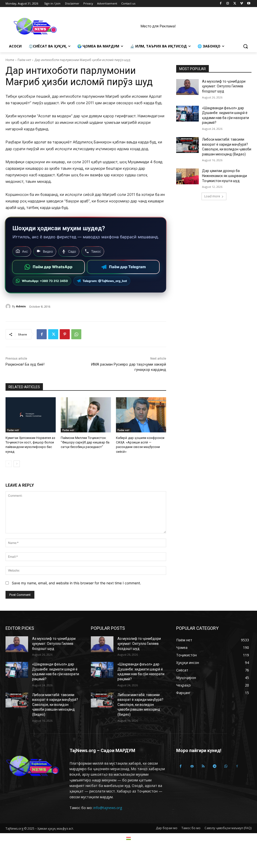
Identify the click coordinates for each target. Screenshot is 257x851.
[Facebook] (221, 4)
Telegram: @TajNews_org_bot (105, 281)
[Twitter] (235, 4)
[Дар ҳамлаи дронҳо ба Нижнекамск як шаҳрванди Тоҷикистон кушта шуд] (187, 176)
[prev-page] (9, 464)
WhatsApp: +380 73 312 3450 (45, 281)
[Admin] (9, 306)
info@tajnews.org (107, 807)
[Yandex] (237, 766)
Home (10, 60)
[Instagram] (228, 4)
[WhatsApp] (76, 334)
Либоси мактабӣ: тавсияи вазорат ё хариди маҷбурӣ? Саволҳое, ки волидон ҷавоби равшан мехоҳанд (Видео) (55, 704)
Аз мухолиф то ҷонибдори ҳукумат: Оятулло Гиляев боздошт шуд (223, 86)
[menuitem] (128, 838)
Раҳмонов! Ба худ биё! (25, 364)
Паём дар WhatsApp (53, 266)
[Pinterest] (65, 334)
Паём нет (24, 60)
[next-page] (17, 464)
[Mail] (191, 766)
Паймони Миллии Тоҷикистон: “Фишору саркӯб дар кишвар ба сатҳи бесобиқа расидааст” (85, 442)
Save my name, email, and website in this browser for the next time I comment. (76, 583)
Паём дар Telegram (127, 266)
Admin (21, 306)
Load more (212, 196)
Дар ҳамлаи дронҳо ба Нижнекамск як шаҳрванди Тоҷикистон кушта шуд (224, 176)
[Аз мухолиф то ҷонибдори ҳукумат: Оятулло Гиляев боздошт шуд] (187, 87)
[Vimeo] (241, 4)
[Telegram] (214, 766)
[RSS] (203, 766)
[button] (245, 46)
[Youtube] (248, 4)
